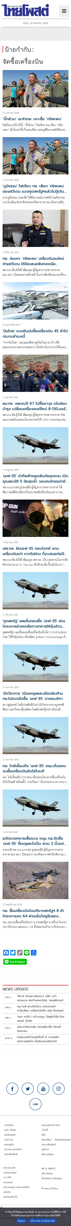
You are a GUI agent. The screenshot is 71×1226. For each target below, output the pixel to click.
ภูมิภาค (45, 1149)
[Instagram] (58, 1088)
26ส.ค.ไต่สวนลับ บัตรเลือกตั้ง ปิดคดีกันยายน (39, 1029)
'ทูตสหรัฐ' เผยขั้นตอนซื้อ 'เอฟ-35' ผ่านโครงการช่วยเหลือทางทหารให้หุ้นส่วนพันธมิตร (34, 626)
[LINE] (35, 1104)
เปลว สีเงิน (10, 1130)
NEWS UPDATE (15, 989)
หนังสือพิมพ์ (11, 1154)
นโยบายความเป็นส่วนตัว (42, 1220)
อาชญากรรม (10, 1172)
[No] (66, 1217)
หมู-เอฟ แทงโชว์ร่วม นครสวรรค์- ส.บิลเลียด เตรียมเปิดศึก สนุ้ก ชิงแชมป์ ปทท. (40, 1008)
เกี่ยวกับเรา (47, 1173)
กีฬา (44, 1135)
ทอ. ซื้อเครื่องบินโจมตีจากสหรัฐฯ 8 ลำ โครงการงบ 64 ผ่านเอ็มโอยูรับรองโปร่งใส (33, 916)
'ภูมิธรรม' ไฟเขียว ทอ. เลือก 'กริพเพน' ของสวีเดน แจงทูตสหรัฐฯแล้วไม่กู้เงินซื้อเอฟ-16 (33, 191)
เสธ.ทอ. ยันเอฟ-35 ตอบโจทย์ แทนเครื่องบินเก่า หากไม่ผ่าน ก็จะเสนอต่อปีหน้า (33, 554)
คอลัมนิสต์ (9, 1135)
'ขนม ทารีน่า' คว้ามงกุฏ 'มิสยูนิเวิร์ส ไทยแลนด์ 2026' (40, 1019)
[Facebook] (12, 1088)
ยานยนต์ (7, 1182)
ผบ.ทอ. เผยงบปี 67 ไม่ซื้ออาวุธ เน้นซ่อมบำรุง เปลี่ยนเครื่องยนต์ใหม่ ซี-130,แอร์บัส (35, 409)
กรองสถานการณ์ (51, 1125)
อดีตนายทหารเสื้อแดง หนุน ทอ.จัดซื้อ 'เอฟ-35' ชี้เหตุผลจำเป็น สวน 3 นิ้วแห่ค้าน (33, 843)
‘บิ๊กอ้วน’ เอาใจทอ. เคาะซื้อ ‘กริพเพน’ (32, 119)
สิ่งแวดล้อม (48, 1154)
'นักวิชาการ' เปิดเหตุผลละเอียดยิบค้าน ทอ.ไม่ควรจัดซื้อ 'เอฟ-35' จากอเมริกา (33, 696)
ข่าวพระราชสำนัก (13, 1149)
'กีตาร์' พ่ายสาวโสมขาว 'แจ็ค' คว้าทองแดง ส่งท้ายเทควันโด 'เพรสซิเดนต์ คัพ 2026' (40, 998)
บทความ (8, 1140)
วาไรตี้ (45, 1130)
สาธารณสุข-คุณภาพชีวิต (16, 1187)
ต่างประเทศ (9, 1168)
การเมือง (9, 1125)
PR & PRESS (48, 1169)
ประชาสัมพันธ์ (49, 1144)
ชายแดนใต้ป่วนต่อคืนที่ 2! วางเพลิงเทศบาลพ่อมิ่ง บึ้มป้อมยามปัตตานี (38, 1039)
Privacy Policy (50, 1188)
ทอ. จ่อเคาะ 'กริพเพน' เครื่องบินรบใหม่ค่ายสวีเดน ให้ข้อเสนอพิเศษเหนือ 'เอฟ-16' (33, 264)
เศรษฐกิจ (9, 1144)
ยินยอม (21, 1220)
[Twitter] (27, 1088)
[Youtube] (43, 1088)
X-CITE (7, 1177)
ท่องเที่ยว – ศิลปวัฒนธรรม (56, 1140)
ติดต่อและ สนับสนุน (52, 1178)
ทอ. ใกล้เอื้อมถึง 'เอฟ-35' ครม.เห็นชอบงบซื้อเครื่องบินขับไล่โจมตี (34, 768)
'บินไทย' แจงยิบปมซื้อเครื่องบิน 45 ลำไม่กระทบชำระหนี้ (35, 333)
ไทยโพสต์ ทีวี (10, 1197)
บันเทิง (7, 1192)
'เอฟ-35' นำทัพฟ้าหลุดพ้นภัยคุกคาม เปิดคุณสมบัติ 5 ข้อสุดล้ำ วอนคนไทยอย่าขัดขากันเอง (35, 481)
